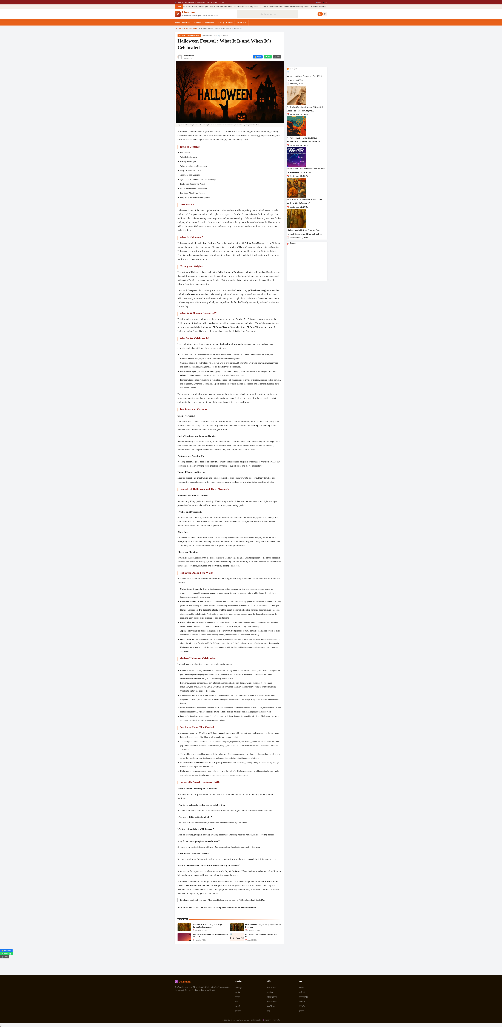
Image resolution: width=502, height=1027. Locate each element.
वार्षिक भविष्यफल (272, 1002)
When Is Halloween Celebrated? (193, 166)
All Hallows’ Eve (212, 243)
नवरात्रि (237, 992)
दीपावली (237, 997)
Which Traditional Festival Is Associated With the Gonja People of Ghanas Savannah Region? (298, 7)
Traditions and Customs (190, 175)
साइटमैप (301, 1011)
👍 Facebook (6, 951)
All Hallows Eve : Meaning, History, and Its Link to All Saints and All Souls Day (228, 900)
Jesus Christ (241, 23)
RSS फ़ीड (302, 1006)
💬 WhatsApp (6, 954)
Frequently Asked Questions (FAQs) (195, 197)
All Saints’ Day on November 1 (227, 327)
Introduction (185, 152)
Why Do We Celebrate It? (191, 170)
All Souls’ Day (188, 294)
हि (325, 14)
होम (176, 28)
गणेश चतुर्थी (238, 988)
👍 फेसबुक (258, 57)
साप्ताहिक (270, 992)
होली (236, 1002)
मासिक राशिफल (272, 997)
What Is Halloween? (188, 157)
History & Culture (225, 23)
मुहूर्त (268, 1011)
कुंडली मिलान (271, 1006)
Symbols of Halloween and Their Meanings (198, 179)
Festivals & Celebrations (204, 23)
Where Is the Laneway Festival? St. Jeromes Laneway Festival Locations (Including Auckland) (223, 7)
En (320, 14)
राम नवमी (238, 1011)
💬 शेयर (267, 57)
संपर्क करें (302, 992)
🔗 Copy (5, 957)
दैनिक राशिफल (271, 988)
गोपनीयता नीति (303, 997)
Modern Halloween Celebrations (193, 188)
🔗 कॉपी (276, 57)
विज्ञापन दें (302, 1002)
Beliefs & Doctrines (182, 23)
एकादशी (237, 1006)
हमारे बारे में (302, 988)
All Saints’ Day (248, 243)
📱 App (324, 2)
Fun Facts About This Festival (192, 193)
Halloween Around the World (192, 184)
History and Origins (188, 161)
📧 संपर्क (318, 2)
